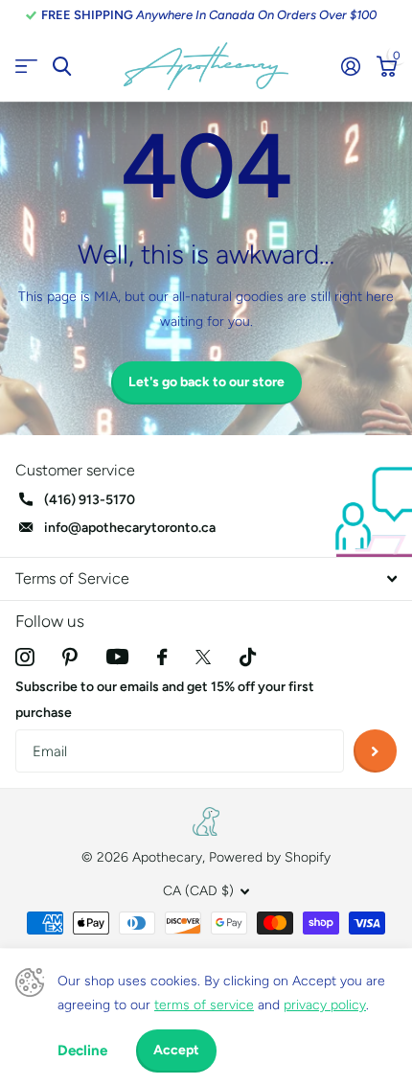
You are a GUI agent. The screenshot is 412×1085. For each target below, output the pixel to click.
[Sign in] (350, 66)
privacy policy (325, 1005)
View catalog (26, 66)
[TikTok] (248, 657)
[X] (203, 657)
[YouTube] (117, 656)
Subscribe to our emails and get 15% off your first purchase (164, 700)
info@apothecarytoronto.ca (130, 527)
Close (206, 578)
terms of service (204, 1005)
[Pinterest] (70, 657)
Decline (82, 1050)
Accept (176, 1050)
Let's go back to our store (206, 382)
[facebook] (162, 657)
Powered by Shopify (270, 857)
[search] (62, 66)
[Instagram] (24, 657)
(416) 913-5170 (89, 500)
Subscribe (375, 751)
